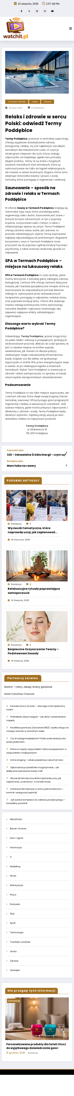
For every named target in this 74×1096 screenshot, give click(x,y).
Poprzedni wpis (15, 450)
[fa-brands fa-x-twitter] (29, 11)
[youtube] (52, 11)
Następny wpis (15, 461)
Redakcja (16, 523)
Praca (13, 894)
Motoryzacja (16, 885)
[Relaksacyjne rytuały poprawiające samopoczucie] (37, 565)
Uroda (35, 101)
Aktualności (16, 819)
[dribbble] (37, 11)
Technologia (16, 932)
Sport (12, 922)
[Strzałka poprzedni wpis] (66, 453)
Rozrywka (15, 904)
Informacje (16, 847)
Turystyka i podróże (16, 101)
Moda (13, 875)
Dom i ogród (16, 838)
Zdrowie (47, 101)
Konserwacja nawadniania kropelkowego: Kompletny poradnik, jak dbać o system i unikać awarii (38, 1048)
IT (11, 857)
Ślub (12, 913)
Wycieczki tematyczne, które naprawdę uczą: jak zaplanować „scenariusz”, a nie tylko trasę (31, 530)
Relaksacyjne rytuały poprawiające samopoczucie (34, 591)
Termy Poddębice (16, 138)
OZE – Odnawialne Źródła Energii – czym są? (36, 455)
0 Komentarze (37, 108)
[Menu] (70, 28)
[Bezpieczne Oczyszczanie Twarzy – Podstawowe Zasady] (37, 626)
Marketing (15, 866)
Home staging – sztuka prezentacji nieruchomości (36, 760)
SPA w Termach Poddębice (22, 275)
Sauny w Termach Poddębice (35, 208)
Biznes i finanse (18, 828)
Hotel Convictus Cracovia (19, 694)
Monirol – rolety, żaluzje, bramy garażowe (28, 687)
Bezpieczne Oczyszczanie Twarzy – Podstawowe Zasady (33, 651)
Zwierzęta (15, 970)
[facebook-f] (21, 11)
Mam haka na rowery (21, 466)
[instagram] (44, 11)
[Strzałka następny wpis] (66, 465)
